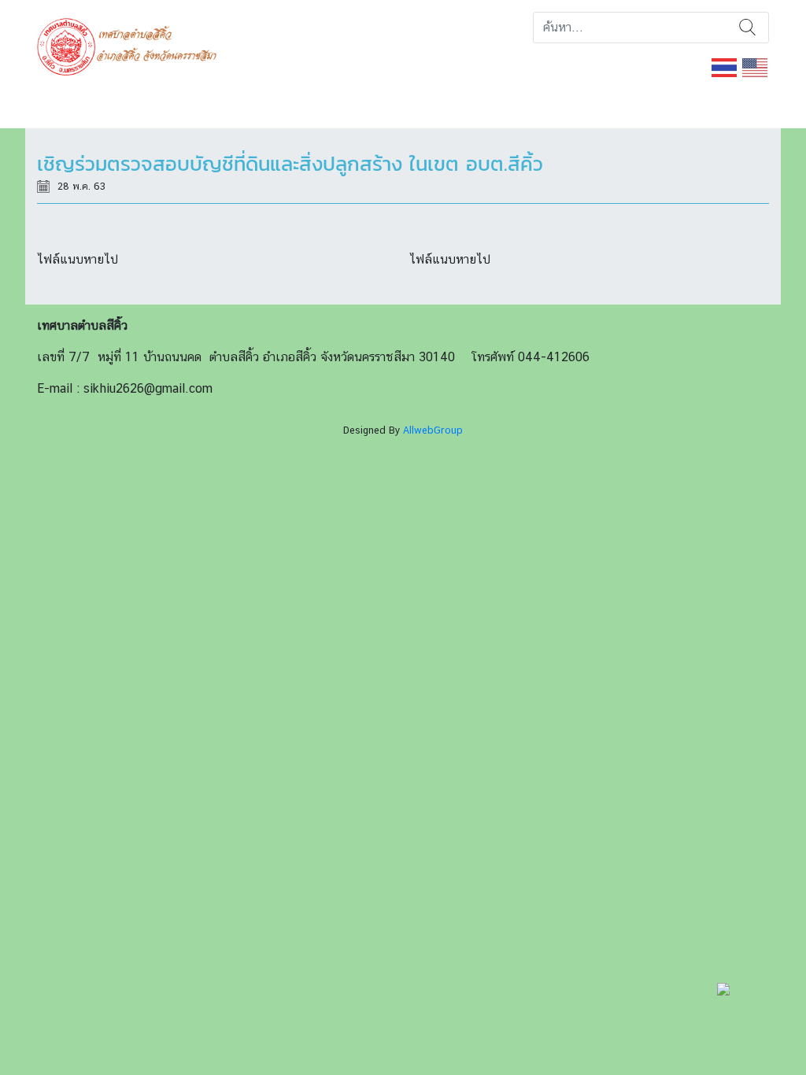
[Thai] (725, 66)
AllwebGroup (433, 430)
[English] (755, 66)
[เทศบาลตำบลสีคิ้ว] (132, 45)
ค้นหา (747, 27)
